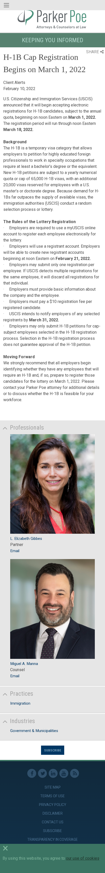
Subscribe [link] (52, 831)
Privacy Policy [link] (52, 805)
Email (14, 551)
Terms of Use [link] (52, 796)
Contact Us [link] (52, 822)
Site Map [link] (53, 787)
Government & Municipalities (34, 730)
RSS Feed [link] (74, 773)
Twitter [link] (42, 773)
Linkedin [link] (53, 773)
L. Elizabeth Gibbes (26, 538)
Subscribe (52, 750)
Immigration (20, 703)
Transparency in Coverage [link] (52, 839)
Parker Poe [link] (52, 19)
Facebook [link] (31, 773)
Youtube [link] (63, 773)
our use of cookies (82, 858)
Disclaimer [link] (53, 813)
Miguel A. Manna (24, 663)
